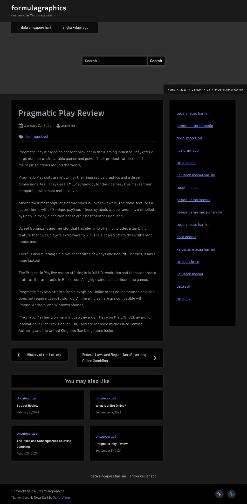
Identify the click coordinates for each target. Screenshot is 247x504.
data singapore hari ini (38, 27)
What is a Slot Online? (111, 405)
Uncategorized (36, 136)
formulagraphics (38, 8)
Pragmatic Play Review (112, 443)
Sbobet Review (27, 405)
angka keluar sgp (75, 27)
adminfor (68, 125)
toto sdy (183, 298)
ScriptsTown (61, 497)
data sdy (184, 286)
